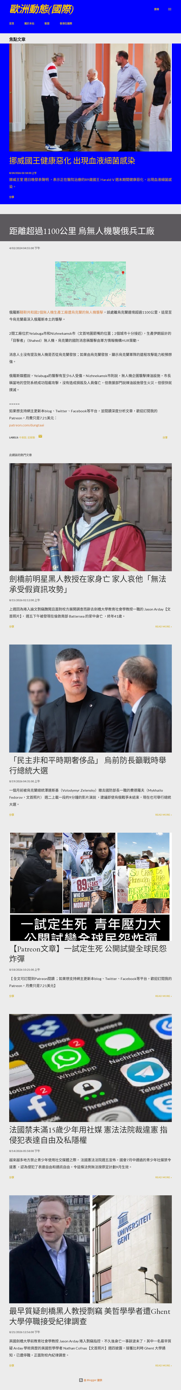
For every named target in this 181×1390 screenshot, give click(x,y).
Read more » (163, 626)
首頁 (11, 23)
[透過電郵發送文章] (40, 437)
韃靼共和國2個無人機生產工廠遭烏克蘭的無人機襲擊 (61, 312)
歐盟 (47, 23)
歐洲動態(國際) (41, 9)
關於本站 (29, 23)
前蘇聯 (31, 437)
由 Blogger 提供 (92, 1380)
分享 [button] (11, 196)
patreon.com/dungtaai (26, 425)
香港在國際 (66, 23)
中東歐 (23, 437)
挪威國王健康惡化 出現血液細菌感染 (72, 161)
